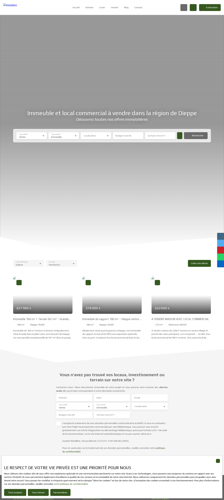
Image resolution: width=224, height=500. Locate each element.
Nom (99, 397)
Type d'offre (23, 134)
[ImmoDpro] (19, 7)
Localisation (90, 135)
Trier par (52, 262)
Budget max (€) (123, 135)
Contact (138, 7)
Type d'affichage (22, 262)
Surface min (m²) (156, 135)
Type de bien (55, 134)
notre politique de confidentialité (71, 484)
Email (137, 397)
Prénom (63, 397)
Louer (102, 7)
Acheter (89, 7)
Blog (126, 7)
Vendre (114, 7)
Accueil (76, 7)
